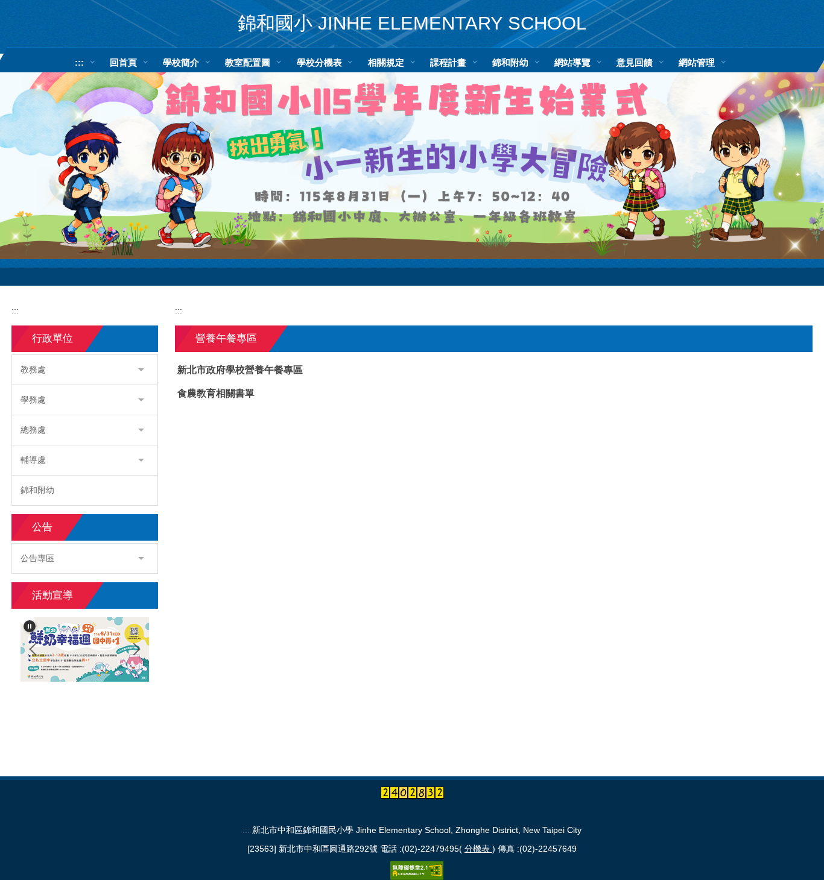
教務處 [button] (33, 369)
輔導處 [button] (33, 460)
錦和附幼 (510, 62)
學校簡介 (181, 62)
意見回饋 (634, 62)
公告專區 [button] (37, 558)
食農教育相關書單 (216, 393)
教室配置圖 (247, 62)
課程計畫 (448, 62)
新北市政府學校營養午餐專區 (240, 370)
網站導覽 (572, 62)
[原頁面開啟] (412, 157)
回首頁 (123, 62)
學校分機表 (319, 62)
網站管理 (697, 62)
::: (79, 62)
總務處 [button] (33, 430)
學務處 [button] (33, 399)
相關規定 (386, 62)
